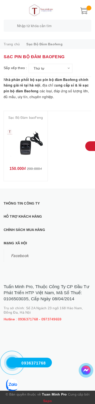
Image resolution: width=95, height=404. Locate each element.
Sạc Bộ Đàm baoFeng (25, 117)
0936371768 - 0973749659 (40, 319)
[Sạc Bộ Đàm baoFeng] (25, 143)
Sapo (47, 401)
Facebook (20, 255)
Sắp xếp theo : (15, 68)
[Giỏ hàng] (84, 10)
